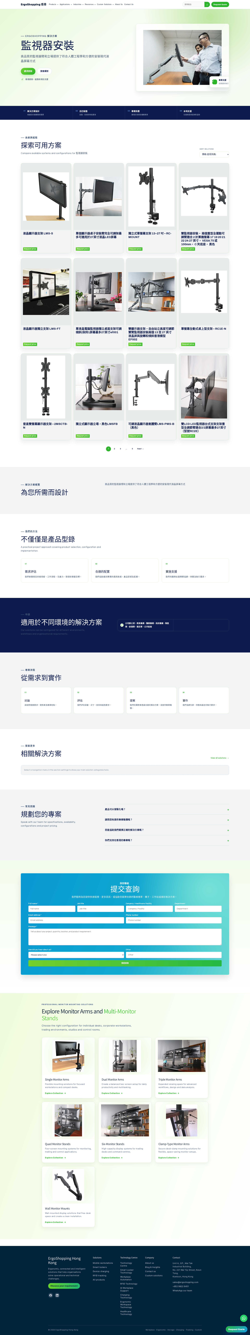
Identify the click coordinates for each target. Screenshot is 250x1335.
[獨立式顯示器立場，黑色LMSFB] (99, 387)
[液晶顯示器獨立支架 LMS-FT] (46, 291)
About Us (119, 4)
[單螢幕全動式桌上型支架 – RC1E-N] (204, 291)
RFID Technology (128, 1284)
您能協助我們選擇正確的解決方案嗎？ (167, 830)
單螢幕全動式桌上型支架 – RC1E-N (203, 328)
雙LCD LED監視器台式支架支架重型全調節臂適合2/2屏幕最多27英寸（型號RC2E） (203, 427)
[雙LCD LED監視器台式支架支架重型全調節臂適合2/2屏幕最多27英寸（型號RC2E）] (204, 387)
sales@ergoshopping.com (185, 1282)
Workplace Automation (126, 1278)
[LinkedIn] (57, 1295)
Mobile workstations (103, 1263)
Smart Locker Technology (127, 1271)
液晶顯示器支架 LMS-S (38, 233)
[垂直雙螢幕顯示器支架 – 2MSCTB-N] (46, 387)
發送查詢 (125, 963)
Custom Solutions (104, 4)
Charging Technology (126, 1296)
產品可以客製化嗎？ (167, 809)
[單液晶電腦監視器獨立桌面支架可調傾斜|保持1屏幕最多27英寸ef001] (99, 291)
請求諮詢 (28, 71)
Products (52, 4)
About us (149, 1263)
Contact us (150, 1271)
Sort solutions (207, 149)
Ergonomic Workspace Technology (126, 1304)
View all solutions (220, 758)
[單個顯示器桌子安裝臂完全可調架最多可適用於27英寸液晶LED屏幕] (99, 196)
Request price (30, 249)
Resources (89, 4)
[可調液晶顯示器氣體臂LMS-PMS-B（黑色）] (151, 387)
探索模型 (44, 71)
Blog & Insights (152, 1267)
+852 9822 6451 (181, 1286)
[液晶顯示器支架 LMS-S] (46, 196)
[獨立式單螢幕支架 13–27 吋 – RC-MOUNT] (151, 196)
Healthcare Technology (126, 1312)
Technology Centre (126, 1264)
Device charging (101, 1271)
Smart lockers (100, 1267)
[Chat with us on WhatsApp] (243, 1318)
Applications (65, 4)
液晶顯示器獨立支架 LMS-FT (42, 328)
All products (99, 1279)
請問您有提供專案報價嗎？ (167, 819)
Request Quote (220, 4)
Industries (77, 4)
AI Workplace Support (126, 1289)
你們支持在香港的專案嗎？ (167, 840)
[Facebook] (50, 1295)
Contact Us (129, 4)
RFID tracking (99, 1275)
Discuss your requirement (64, 1286)
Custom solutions (154, 1275)
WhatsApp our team (182, 1290)
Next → (140, 449)
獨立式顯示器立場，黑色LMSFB (97, 424)
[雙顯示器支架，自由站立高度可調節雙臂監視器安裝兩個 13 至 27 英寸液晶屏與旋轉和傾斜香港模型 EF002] (151, 291)
